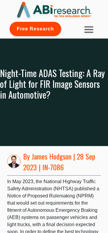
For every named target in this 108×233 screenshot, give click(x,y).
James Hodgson (51, 156)
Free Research (35, 28)
